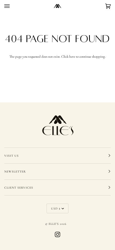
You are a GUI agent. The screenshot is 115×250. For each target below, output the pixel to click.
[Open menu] (12, 6)
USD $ (55, 208)
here (72, 56)
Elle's (54, 224)
